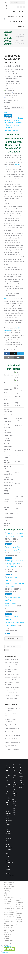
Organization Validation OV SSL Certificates (12, 715)
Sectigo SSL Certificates (11, 690)
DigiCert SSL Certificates (11, 662)
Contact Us (7, 2)
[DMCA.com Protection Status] (9, 950)
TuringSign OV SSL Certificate (14, 536)
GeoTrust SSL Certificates (11, 674)
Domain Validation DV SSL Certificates (12, 709)
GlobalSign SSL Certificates (12, 677)
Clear (5, 112)
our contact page (21, 785)
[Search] (23, 2)
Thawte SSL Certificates (11, 693)
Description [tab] (8, 127)
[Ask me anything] (6, 946)
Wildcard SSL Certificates (11, 698)
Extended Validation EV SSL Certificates (13, 720)
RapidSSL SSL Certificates (11, 687)
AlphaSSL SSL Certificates (11, 659)
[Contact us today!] (5, 952)
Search (7, 650)
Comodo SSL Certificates (12, 749)
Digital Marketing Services (8, 847)
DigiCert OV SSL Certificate (13, 550)
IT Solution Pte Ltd (9, 299)
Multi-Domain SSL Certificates (12, 680)
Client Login (7, 6)
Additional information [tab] (11, 130)
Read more (8, 544)
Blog (7, 3)
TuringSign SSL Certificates (12, 695)
